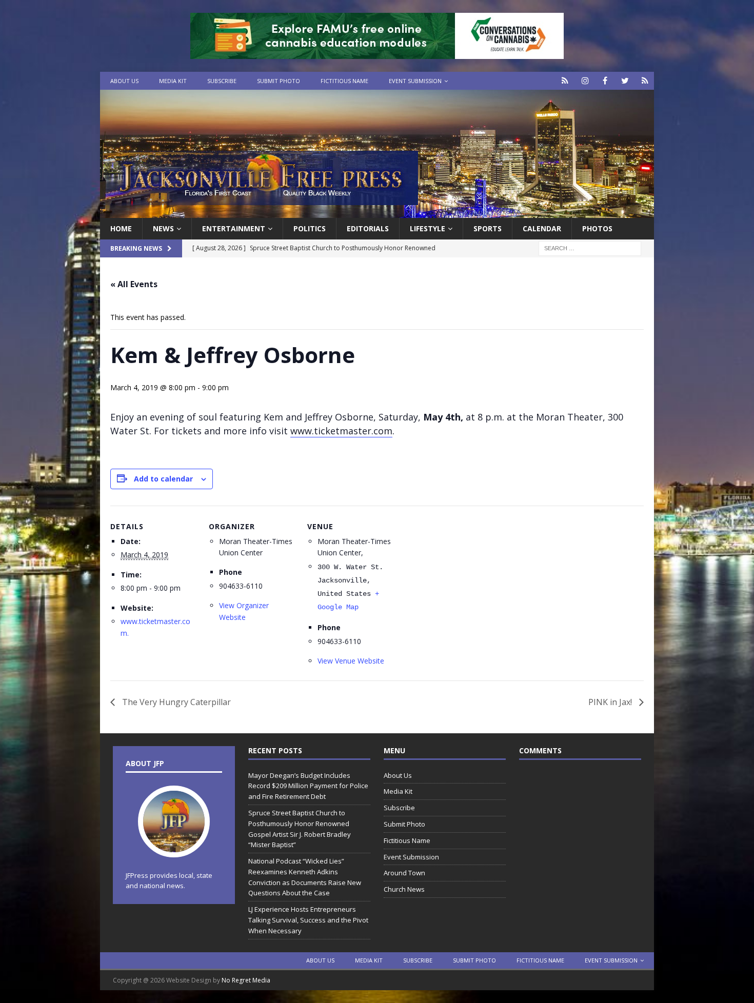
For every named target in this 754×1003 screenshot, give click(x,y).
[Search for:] (590, 248)
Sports (487, 228)
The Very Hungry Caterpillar (175, 702)
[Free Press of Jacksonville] (377, 212)
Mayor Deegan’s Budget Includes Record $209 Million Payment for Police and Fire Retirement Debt (308, 786)
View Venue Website (351, 661)
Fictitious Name (344, 81)
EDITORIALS (368, 228)
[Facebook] (605, 81)
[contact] (565, 81)
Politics (309, 228)
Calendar (542, 228)
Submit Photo (278, 81)
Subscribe (221, 81)
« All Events (133, 284)
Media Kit (173, 81)
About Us (124, 81)
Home (121, 228)
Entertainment (233, 228)
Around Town (404, 872)
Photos (597, 228)
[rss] (645, 81)
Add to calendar (163, 479)
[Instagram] (585, 81)
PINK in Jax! (611, 702)
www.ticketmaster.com (341, 431)
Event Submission (415, 81)
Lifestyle (427, 228)
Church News (404, 889)
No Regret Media (246, 980)
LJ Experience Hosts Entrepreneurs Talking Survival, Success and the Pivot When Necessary (308, 920)
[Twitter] (625, 81)
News (163, 228)
